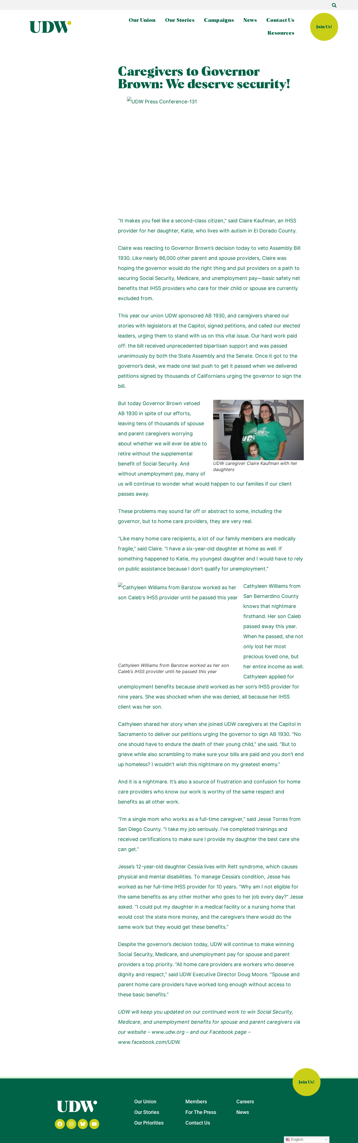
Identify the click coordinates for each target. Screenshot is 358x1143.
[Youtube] (94, 1124)
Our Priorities (149, 1123)
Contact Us (280, 20)
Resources (281, 33)
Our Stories (179, 20)
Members (196, 1101)
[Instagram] (71, 1124)
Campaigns (219, 20)
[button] (334, 5)
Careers (245, 1101)
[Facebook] (60, 1124)
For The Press (200, 1112)
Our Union (142, 20)
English (296, 1139)
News (250, 20)
